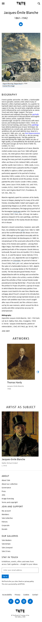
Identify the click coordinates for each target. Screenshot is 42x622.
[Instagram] (23, 601)
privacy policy (29, 581)
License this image (9, 86)
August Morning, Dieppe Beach (12, 84)
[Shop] (21, 24)
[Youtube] (17, 601)
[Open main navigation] (8, 3)
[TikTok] (30, 601)
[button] (38, 3)
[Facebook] (10, 601)
